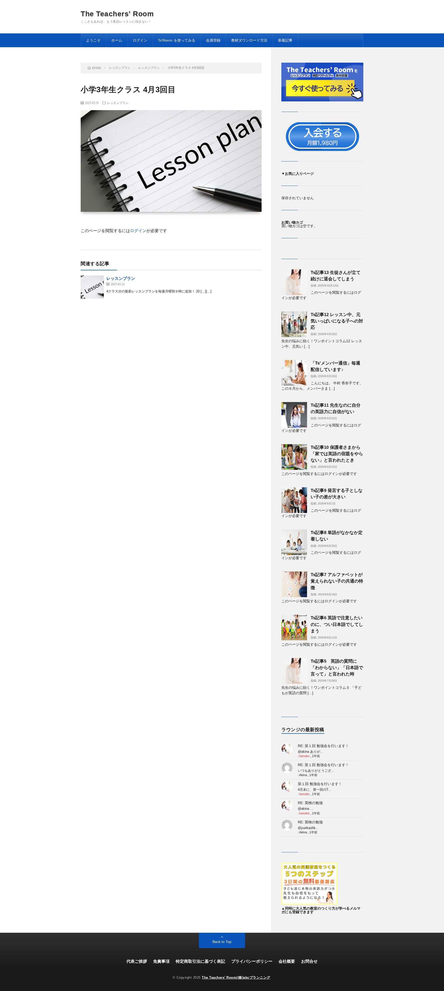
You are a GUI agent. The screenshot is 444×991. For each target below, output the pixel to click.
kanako (304, 756)
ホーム (116, 40)
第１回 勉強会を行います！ (320, 784)
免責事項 (161, 961)
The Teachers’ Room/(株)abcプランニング (236, 977)
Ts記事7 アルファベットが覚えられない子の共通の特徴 (337, 581)
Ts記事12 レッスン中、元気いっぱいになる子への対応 (337, 321)
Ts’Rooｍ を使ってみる (176, 40)
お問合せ (309, 961)
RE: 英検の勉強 (310, 803)
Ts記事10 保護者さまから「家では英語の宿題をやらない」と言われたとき (337, 454)
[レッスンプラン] (92, 287)
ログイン (140, 40)
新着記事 (285, 40)
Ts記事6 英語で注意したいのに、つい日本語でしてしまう (337, 624)
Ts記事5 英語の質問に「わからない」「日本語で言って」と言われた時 (337, 667)
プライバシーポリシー (251, 961)
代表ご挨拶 (136, 961)
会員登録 (213, 40)
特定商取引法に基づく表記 (200, 961)
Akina (303, 775)
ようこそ (93, 40)
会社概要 (287, 961)
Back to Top (222, 942)
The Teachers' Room (117, 13)
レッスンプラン (117, 102)
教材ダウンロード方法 (249, 40)
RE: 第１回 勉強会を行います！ (323, 746)
